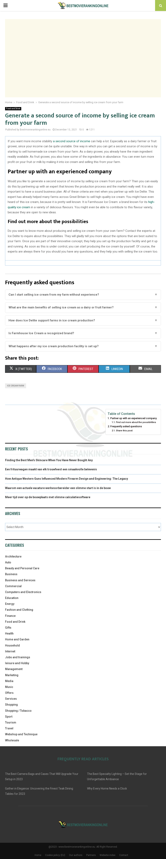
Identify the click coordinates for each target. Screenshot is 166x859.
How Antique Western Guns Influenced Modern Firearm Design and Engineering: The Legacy (66, 478)
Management (13, 669)
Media (9, 681)
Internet (10, 651)
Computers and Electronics (23, 592)
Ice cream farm (15, 386)
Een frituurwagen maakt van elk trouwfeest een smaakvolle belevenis (51, 469)
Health (9, 633)
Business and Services (20, 580)
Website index (107, 855)
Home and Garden (17, 639)
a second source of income (71, 141)
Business (11, 574)
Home (38, 855)
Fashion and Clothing (19, 609)
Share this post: (124, 430)
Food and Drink (13, 108)
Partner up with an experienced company (133, 418)
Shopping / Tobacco (18, 710)
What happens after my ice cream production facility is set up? (83, 346)
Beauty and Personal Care (22, 568)
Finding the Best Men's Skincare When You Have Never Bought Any (49, 460)
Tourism (10, 722)
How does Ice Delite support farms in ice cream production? (83, 320)
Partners (91, 855)
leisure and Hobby (17, 663)
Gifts (8, 627)
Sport (8, 716)
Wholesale (12, 740)
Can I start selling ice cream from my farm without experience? (83, 294)
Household (12, 645)
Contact (123, 855)
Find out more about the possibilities (136, 422)
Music (9, 687)
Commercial (13, 586)
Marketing (11, 675)
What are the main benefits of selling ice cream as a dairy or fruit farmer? (83, 307)
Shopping (11, 704)
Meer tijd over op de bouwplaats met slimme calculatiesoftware (47, 497)
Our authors (75, 855)
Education (11, 598)
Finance (10, 615)
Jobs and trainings (17, 657)
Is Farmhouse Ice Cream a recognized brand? (83, 333)
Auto (8, 562)
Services (11, 698)
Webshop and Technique (21, 734)
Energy (9, 603)
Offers (9, 692)
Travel (9, 728)
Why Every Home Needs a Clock (107, 788)
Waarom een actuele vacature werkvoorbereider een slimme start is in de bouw (58, 488)
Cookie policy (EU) (55, 855)
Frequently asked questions (126, 426)
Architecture (13, 556)
